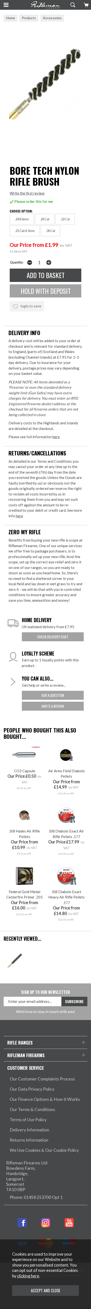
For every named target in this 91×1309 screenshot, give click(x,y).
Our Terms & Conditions (32, 1109)
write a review (52, 706)
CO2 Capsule (24, 771)
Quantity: (16, 262)
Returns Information (29, 1140)
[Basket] (85, 4)
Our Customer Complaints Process (42, 1078)
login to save (30, 306)
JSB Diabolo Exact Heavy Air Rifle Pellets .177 (66, 897)
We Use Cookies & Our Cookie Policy (44, 1150)
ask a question (52, 695)
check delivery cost (52, 636)
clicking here (28, 1276)
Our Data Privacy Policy (32, 1089)
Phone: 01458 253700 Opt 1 (36, 1197)
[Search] (72, 4)
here (56, 437)
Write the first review (27, 193)
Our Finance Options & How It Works (45, 1099)
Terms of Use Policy (28, 1119)
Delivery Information (29, 1129)
